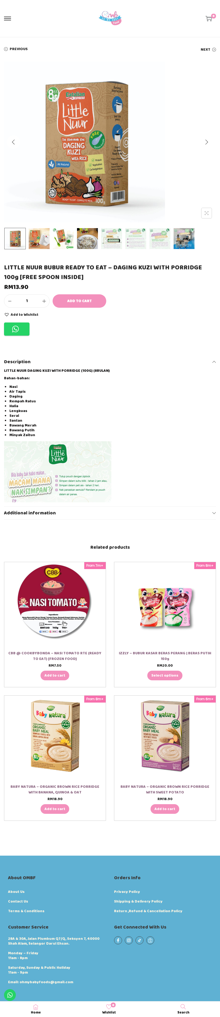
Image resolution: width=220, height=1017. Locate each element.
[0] (209, 18)
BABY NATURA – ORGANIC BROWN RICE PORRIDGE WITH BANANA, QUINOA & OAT (54, 790)
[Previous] (13, 142)
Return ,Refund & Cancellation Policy (148, 911)
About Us (16, 892)
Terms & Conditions (26, 911)
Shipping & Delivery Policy (138, 901)
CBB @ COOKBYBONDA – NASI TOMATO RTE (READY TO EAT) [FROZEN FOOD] (54, 656)
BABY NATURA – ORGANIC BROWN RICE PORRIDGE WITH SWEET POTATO (164, 790)
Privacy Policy (127, 892)
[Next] (206, 142)
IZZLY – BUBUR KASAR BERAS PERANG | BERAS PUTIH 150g (165, 656)
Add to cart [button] (55, 675)
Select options (164, 675)
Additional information (30, 513)
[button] (21, 314)
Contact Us (18, 901)
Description (17, 362)
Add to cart (79, 301)
